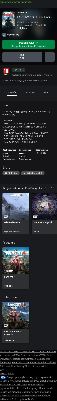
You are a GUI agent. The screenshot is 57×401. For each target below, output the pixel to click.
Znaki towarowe (30, 391)
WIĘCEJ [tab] (46, 92)
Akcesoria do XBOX (10, 355)
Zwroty (20, 366)
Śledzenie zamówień (35, 366)
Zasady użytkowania (10, 391)
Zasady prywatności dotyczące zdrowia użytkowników (28, 380)
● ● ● (49, 57)
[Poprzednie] (45, 188)
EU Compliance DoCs (23, 399)
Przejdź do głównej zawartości (16, 1)
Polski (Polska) (7, 373)
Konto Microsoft (20, 362)
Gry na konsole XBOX (26, 351)
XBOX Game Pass (47, 351)
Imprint (31, 384)
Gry (2, 369)
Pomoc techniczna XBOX (34, 355)
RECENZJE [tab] (30, 92)
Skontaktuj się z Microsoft (13, 384)
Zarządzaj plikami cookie (40, 388)
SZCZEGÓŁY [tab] (12, 92)
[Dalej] (51, 188)
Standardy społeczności (12, 358)
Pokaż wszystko (33, 187)
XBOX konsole (7, 351)
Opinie (50, 355)
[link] (15, 213)
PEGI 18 (17, 70)
